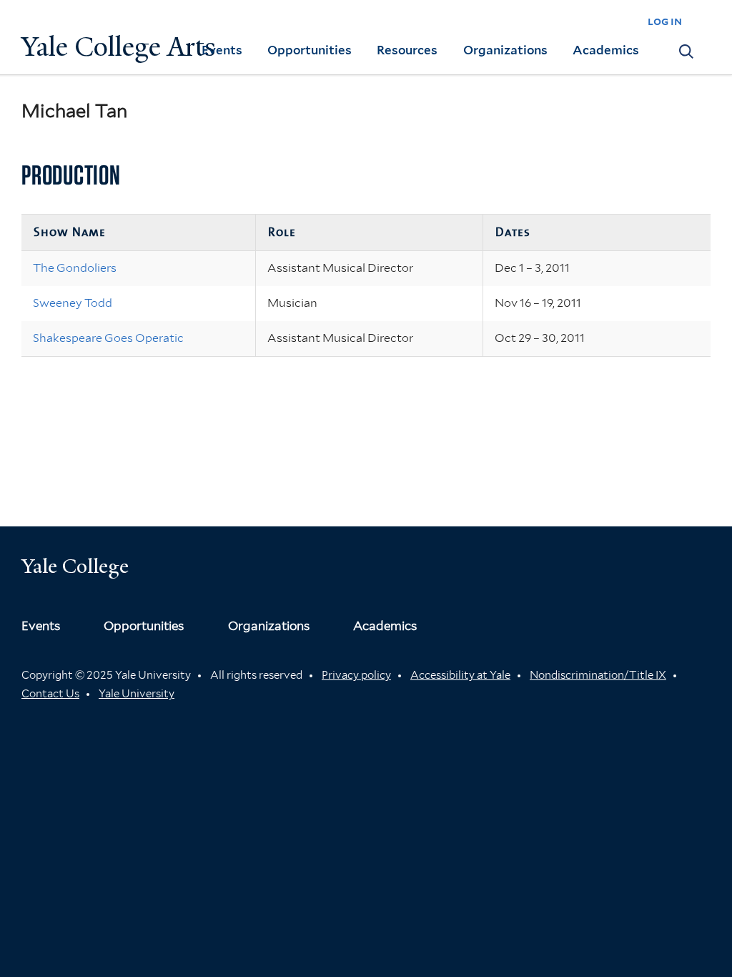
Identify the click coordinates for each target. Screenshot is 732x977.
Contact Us (50, 693)
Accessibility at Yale (460, 675)
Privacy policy (356, 675)
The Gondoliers (75, 268)
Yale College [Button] (75, 566)
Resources (407, 50)
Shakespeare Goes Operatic (108, 338)
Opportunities (309, 50)
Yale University (136, 693)
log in (665, 21)
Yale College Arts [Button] (118, 46)
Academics (606, 50)
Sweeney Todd (72, 303)
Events (222, 50)
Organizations (505, 50)
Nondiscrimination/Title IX (598, 675)
